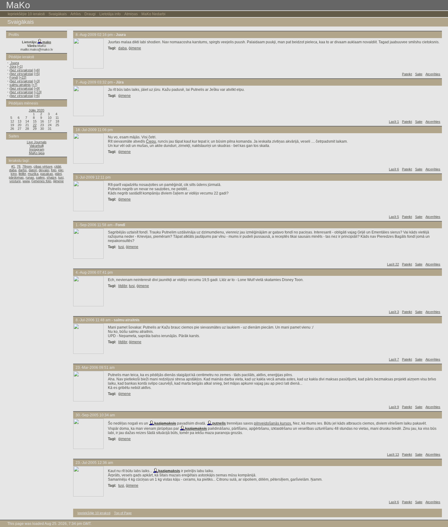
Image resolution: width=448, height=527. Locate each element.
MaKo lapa (36, 153)
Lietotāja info (110, 14)
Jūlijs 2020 (36, 110)
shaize (51, 177)
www (26, 181)
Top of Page (123, 513)
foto (53, 170)
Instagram (36, 149)
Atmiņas (131, 14)
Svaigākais (57, 14)
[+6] (37, 70)
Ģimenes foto (41, 181)
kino (14, 174)
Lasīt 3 (394, 312)
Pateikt (407, 74)
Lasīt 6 (394, 169)
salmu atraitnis (20, 85)
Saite (418, 74)
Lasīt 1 (394, 121)
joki (60, 170)
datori (33, 170)
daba (12, 170)
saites (40, 177)
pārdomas (16, 177)
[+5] (37, 74)
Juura (14, 63)
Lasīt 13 (393, 454)
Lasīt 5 (394, 217)
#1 (13, 166)
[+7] (34, 85)
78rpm (27, 166)
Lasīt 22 (393, 264)
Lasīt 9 (394, 407)
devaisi (44, 170)
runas (30, 177)
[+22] (22, 77)
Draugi (90, 14)
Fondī (13, 77)
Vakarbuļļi (37, 146)
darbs (22, 170)
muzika (33, 174)
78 (18, 166)
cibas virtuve (43, 166)
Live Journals (37, 142)
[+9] (37, 88)
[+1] (20, 66)
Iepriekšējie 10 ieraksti (26, 14)
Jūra (12, 66)
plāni (58, 174)
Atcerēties (432, 74)
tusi (60, 177)
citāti (57, 166)
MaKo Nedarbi (153, 14)
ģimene (58, 181)
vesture (15, 181)
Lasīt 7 (394, 359)
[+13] (37, 92)
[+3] (37, 81)
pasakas (46, 174)
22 (35, 125)
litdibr (22, 174)
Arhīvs (75, 14)
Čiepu (151, 141)
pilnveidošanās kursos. (273, 423)
